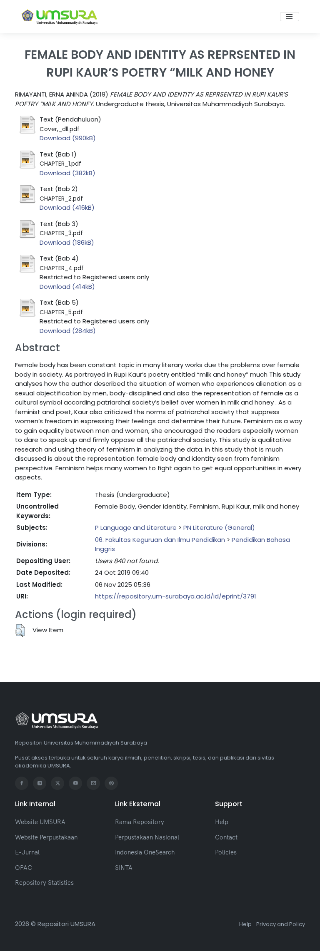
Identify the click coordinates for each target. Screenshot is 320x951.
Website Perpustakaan (46, 837)
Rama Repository (139, 822)
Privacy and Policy (280, 924)
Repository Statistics (44, 882)
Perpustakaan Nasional (147, 837)
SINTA (123, 868)
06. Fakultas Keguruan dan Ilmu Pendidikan (160, 539)
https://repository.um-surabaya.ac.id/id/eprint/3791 (175, 596)
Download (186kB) (67, 242)
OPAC (23, 868)
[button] (20, 630)
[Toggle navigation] (289, 16)
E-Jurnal (27, 852)
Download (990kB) (68, 138)
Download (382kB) (67, 173)
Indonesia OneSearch (145, 852)
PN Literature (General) (219, 527)
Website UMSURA (40, 822)
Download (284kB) (68, 330)
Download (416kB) (67, 207)
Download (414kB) (67, 286)
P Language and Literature (136, 527)
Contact (226, 837)
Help (221, 822)
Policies (226, 852)
